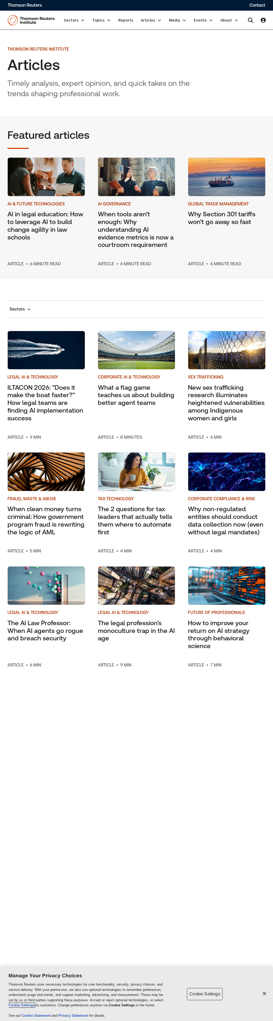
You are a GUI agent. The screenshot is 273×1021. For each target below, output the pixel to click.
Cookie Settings (22, 1005)
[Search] (250, 20)
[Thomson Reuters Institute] (31, 20)
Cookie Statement (37, 1016)
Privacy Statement (73, 1016)
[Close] (264, 993)
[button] (74, 20)
